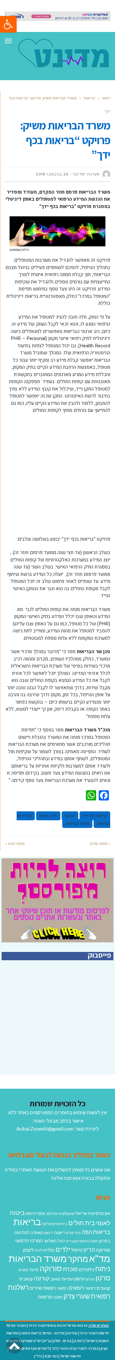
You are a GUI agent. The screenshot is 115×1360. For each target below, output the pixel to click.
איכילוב (51, 1213)
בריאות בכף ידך (95, 816)
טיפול (76, 1250)
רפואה (62, 1288)
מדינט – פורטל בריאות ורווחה (42, 1333)
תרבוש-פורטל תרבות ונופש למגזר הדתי (58, 1325)
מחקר (78, 1259)
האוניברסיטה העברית (82, 1241)
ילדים (63, 1249)
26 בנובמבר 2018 (52, 174)
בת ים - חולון (62, 1340)
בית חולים (81, 1222)
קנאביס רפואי (97, 1288)
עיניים (90, 1279)
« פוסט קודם (100, 843)
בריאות (89, 98)
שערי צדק (77, 1296)
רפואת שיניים (43, 1288)
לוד (54, 1348)
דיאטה (59, 1232)
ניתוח (102, 1268)
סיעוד (34, 1269)
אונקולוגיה (66, 1213)
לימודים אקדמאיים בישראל (29, 1348)
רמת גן (78, 1340)
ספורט (23, 1270)
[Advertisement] (57, 478)
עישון (79, 1278)
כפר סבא (51, 1356)
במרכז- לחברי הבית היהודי (78, 1348)
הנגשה (70, 816)
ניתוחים (86, 1269)
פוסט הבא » (15, 843)
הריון (89, 1249)
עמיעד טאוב (61, 1278)
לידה (38, 1250)
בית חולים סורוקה (54, 1224)
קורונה (42, 1278)
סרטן (103, 1277)
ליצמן (28, 1250)
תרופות (45, 1297)
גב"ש (47, 1340)
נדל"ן (38, 1356)
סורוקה (51, 1268)
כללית (49, 1250)
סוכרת (70, 1269)
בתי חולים (73, 1233)
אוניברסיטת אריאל (93, 1213)
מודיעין (71, 1333)
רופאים (76, 1288)
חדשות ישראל (70, 1356)
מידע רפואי (48, 816)
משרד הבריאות (77, 823)
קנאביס (26, 1278)
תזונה (58, 1297)
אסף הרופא (35, 1213)
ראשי (106, 98)
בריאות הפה (95, 1232)
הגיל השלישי (54, 1240)
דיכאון (48, 1233)
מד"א (99, 1258)
